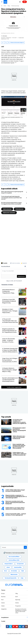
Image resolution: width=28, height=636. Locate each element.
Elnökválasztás (19, 209)
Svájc (22, 578)
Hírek (5, 5)
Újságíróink (4, 609)
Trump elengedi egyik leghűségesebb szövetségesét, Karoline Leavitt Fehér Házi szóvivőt (11, 198)
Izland (8, 567)
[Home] (1, 5)
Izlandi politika (18, 567)
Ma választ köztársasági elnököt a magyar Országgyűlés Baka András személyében (11, 203)
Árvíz (5, 570)
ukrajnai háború (8, 563)
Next (2, 599)
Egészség (17, 599)
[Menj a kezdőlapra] (5, 2)
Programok (18, 606)
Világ (9, 5)
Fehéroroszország (15, 5)
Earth (16, 596)
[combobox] (14, 547)
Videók (3, 606)
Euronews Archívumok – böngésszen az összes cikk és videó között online (21, 610)
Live (25, 1)
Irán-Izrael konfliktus (14, 556)
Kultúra (17, 602)
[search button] (25, 547)
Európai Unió (20, 563)
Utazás (3, 602)
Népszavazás (14, 574)
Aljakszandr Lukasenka (9, 212)
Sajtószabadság (7, 209)
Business (3, 596)
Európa (3, 593)
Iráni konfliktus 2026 (14, 560)
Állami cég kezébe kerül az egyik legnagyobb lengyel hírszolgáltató (12, 192)
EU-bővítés (14, 570)
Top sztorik (6, 417)
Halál (22, 570)
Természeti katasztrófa (10, 578)
